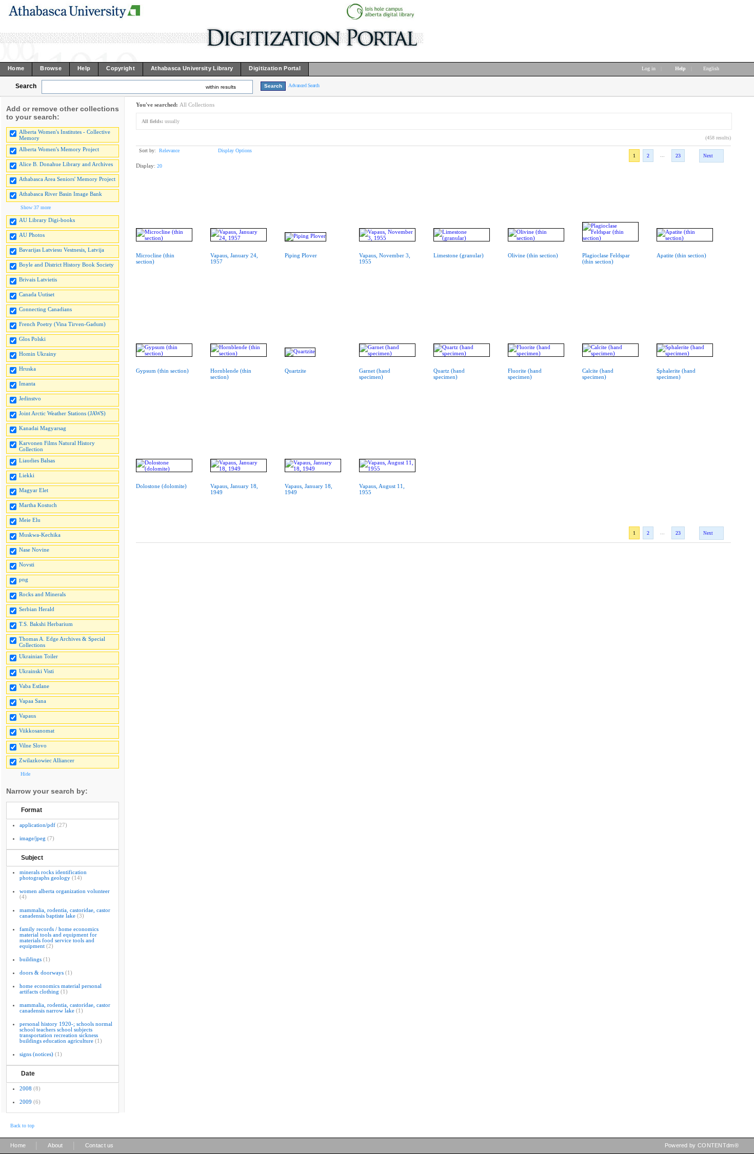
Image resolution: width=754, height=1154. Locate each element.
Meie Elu (30, 520)
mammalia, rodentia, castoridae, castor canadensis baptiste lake (64, 913)
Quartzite (295, 371)
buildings (30, 959)
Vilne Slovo (33, 745)
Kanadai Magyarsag (42, 428)
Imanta (27, 383)
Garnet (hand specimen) (374, 374)
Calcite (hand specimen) (597, 374)
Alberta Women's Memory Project (59, 149)
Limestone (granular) (458, 255)
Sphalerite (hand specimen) (676, 374)
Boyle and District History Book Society (66, 264)
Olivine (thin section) (533, 255)
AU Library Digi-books (47, 220)
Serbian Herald (36, 609)
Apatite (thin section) (681, 255)
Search (25, 86)
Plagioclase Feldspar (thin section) (606, 258)
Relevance (169, 150)
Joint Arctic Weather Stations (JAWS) (62, 413)
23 (678, 155)
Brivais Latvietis (38, 279)
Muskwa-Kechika (40, 535)
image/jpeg (32, 838)
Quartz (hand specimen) (449, 374)
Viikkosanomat (36, 730)
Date (28, 1073)
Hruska (27, 369)
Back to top (22, 1125)
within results (221, 87)
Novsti (26, 564)
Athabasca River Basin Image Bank (60, 194)
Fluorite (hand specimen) (525, 374)
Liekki (26, 475)
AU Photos (32, 235)
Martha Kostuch (38, 505)
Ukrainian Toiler (38, 656)
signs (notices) (36, 1054)
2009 (25, 1102)
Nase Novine (34, 549)
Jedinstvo (30, 398)
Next (708, 155)
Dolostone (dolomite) (161, 486)
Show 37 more (36, 207)
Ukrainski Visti (36, 671)
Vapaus (27, 716)
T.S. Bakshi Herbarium (46, 624)
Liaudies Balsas (37, 460)
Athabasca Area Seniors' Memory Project (67, 179)
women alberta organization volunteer (64, 891)
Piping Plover (301, 255)
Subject (32, 857)
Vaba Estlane (34, 686)
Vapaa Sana (32, 701)
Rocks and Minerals (42, 594)
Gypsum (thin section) (162, 371)
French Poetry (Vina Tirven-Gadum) (62, 324)
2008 (25, 1088)
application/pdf (37, 825)
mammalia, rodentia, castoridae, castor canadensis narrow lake (64, 1008)
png (23, 579)
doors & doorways (41, 972)
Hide (25, 774)
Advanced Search (304, 85)
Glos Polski (32, 339)
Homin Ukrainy (37, 354)
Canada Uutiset (36, 294)
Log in (649, 68)
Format (31, 810)
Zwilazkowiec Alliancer (46, 760)
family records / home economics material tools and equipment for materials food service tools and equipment (58, 937)
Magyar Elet (33, 490)
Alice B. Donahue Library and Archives (66, 164)
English (712, 68)
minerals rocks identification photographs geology (53, 875)
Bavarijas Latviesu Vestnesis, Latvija (61, 250)
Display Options (235, 150)
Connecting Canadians (45, 309)
